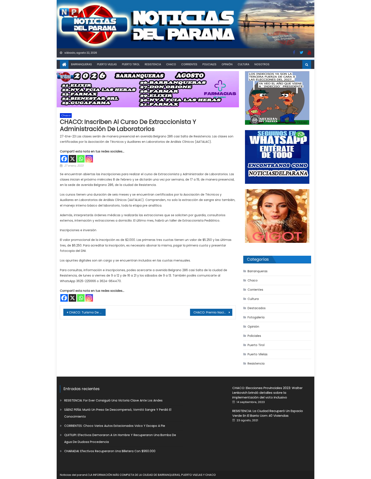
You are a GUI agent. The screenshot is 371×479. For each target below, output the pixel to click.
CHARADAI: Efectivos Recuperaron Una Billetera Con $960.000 (109, 451)
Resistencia (153, 64)
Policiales (209, 64)
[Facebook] (64, 159)
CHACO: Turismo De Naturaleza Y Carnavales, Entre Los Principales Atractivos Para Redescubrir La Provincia (87, 312)
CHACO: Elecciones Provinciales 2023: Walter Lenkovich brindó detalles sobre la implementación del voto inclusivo (267, 393)
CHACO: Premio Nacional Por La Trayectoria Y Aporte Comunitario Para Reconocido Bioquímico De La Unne (212, 312)
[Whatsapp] (81, 159)
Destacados (257, 308)
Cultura (243, 64)
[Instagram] (89, 159)
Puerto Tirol (131, 64)
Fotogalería (256, 317)
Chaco (171, 64)
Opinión (227, 64)
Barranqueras (81, 64)
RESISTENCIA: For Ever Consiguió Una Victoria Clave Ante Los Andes (113, 400)
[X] (72, 159)
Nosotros (261, 64)
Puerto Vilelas (107, 64)
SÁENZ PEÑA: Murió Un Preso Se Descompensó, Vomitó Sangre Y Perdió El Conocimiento (117, 413)
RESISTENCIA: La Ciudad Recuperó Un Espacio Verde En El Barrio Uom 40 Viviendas (267, 413)
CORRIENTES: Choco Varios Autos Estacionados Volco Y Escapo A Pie (114, 426)
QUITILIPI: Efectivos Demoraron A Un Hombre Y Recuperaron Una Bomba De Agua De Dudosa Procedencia (120, 438)
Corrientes (189, 64)
